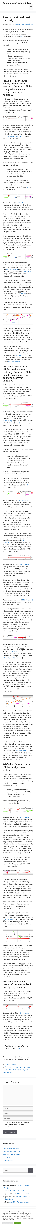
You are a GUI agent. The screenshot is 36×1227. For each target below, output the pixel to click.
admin (5, 1191)
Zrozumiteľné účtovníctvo (17, 3)
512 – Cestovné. (20, 751)
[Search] (30, 1170)
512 (21, 36)
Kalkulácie (6, 1157)
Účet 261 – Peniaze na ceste (19, 1202)
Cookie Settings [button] (7, 1223)
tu (19, 1048)
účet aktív (19, 136)
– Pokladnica (8, 136)
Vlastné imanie (8, 1160)
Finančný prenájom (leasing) (12, 1148)
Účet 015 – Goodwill (17, 1191)
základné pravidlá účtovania (12, 658)
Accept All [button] (17, 1223)
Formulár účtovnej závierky (12, 1154)
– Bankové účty (14, 651)
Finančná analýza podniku (12, 1151)
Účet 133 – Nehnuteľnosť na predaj (17, 1067)
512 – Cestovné (23, 203)
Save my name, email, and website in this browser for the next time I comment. (18, 1125)
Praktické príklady (11, 1064)
